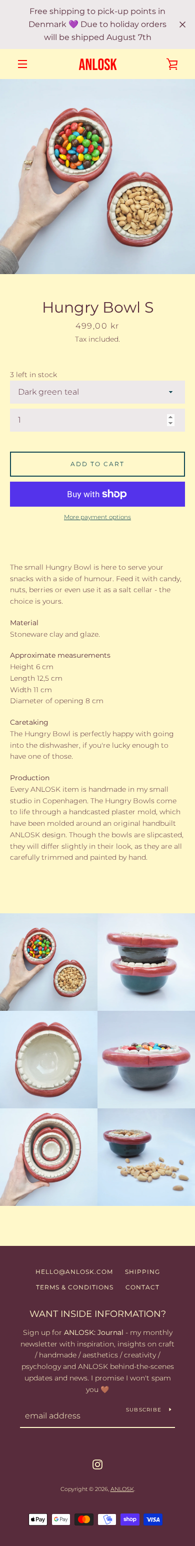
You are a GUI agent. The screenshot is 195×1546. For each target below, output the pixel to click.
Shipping (142, 1271)
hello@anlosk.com (74, 1271)
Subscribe (144, 1409)
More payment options (97, 517)
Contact (143, 1287)
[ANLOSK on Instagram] (97, 1463)
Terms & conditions (75, 1287)
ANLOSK (122, 1488)
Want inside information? (98, 1313)
